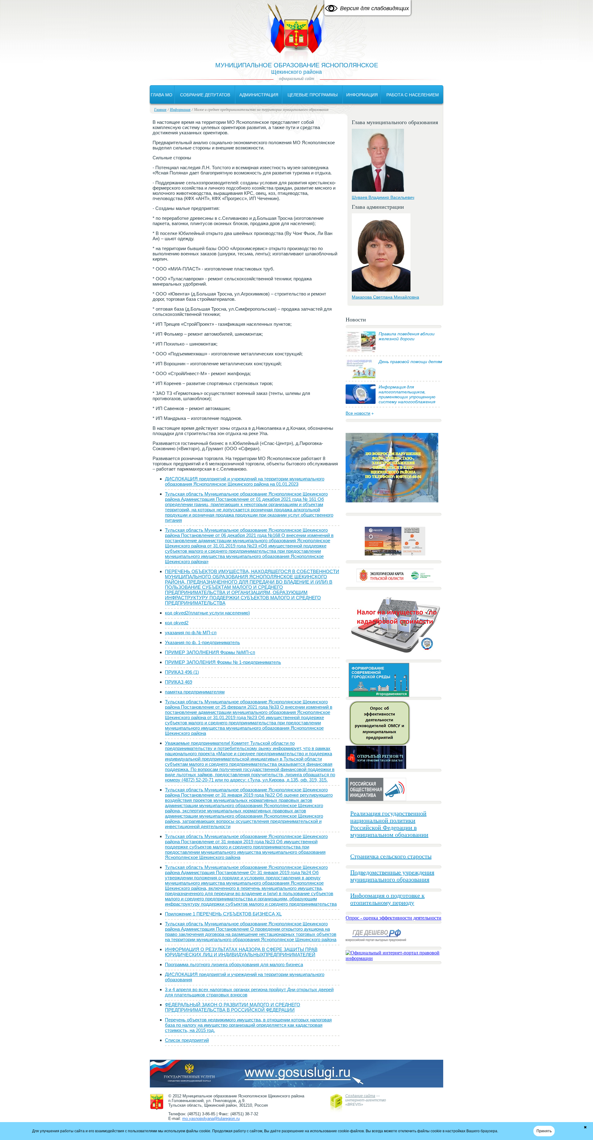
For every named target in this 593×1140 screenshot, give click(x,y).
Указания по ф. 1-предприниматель (202, 642)
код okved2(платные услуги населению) (207, 612)
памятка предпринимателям (195, 691)
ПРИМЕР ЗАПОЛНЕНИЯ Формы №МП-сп (210, 652)
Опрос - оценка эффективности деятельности (393, 917)
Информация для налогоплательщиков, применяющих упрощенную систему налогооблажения (407, 394)
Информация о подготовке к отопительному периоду (387, 899)
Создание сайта (360, 1096)
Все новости (358, 413)
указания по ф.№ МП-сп (191, 632)
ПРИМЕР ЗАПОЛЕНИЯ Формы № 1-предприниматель (223, 662)
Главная (160, 109)
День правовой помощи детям (410, 361)
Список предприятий (187, 1040)
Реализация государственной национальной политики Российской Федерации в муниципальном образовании (389, 824)
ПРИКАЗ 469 (178, 682)
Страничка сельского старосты (390, 856)
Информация (180, 109)
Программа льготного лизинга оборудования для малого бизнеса (234, 964)
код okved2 (176, 622)
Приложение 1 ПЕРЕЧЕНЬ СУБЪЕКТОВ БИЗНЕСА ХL (223, 913)
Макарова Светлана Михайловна (385, 297)
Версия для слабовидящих (374, 8)
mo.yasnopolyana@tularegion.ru (211, 1118)
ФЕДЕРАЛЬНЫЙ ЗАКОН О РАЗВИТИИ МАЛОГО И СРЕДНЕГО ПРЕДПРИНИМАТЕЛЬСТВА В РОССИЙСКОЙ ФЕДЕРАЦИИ (232, 1007)
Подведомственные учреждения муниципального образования (392, 876)
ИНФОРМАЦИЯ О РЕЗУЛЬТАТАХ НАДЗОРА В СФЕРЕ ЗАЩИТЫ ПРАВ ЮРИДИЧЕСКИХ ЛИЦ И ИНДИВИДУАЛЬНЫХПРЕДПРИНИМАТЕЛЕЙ (241, 952)
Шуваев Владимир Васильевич (383, 197)
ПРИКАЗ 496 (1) (182, 672)
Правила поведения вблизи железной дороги (407, 336)
